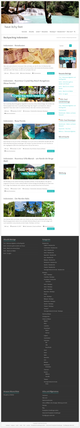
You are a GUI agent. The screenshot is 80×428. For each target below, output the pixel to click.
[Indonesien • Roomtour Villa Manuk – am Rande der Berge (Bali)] (29, 164)
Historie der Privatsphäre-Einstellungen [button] (51, 413)
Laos (45, 360)
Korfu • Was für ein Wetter (66, 91)
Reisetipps (52, 31)
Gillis (46, 345)
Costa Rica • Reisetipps (49, 277)
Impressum (45, 395)
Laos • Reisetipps (48, 296)
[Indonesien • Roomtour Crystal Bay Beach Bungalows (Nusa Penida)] (29, 87)
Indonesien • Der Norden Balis (16, 199)
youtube (28, 425)
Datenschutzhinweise (47, 400)
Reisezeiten (45, 31)
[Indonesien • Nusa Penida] (29, 124)
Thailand (46, 379)
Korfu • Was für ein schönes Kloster (12, 248)
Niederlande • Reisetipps (49, 301)
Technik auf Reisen (46, 314)
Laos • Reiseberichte (48, 257)
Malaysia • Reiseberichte (49, 260)
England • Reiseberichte (49, 245)
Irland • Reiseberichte (49, 250)
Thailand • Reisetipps (48, 306)
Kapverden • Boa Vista (65, 128)
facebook (8, 425)
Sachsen (47, 332)
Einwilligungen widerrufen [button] (48, 415)
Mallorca (47, 374)
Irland (45, 350)
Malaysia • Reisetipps (49, 299)
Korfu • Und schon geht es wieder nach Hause (14, 246)
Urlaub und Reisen (40, 148)
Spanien (46, 372)
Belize (45, 323)
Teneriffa (47, 376)
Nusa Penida (33, 148)
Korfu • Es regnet (63, 94)
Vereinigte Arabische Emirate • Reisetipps (53, 311)
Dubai (46, 383)
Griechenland (62, 110)
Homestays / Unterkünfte (30, 111)
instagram (13, 425)
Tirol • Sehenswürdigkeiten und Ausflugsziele (14, 243)
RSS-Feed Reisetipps (68, 120)
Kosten (23, 73)
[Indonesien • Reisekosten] (29, 49)
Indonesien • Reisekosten (14, 45)
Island (45, 352)
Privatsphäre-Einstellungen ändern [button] (50, 410)
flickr (24, 425)
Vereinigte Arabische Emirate (50, 381)
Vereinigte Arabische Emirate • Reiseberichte (54, 269)
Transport (46, 308)
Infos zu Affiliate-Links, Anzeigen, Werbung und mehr (54, 403)
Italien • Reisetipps (48, 289)
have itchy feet (14, 26)
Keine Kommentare (10, 113)
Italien (45, 355)
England (46, 335)
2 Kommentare (37, 73)
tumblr (17, 425)
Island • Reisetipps (48, 286)
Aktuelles (31, 31)
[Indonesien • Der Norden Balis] (29, 202)
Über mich (69, 31)
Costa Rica (46, 326)
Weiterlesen (51, 73)
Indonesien (39, 111)
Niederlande (47, 364)
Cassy (7, 73)
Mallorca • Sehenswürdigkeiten (67, 131)
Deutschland (47, 328)
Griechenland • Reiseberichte (50, 247)
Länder (38, 31)
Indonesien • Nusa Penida (14, 121)
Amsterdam (48, 366)
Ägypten (46, 321)
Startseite (24, 31)
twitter (21, 425)
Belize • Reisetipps (48, 274)
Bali (25, 226)
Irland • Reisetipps (48, 284)
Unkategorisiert (45, 316)
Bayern (47, 330)
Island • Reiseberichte (49, 252)
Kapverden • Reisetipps (49, 291)
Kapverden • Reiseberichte (50, 255)
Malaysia (46, 362)
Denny (7, 111)
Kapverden (46, 357)
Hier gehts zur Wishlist (9, 395)
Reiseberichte (61, 31)
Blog (43, 408)
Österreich (46, 369)
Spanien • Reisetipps (48, 303)
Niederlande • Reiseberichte (50, 262)
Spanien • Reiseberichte (49, 265)
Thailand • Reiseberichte (49, 267)
